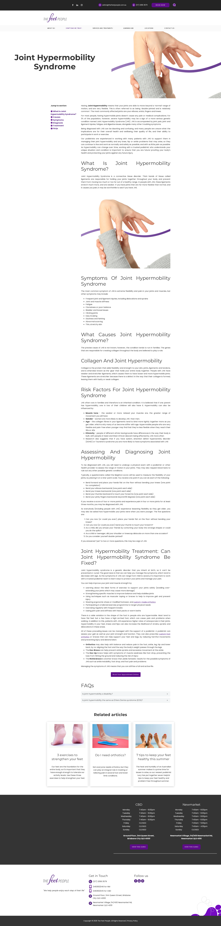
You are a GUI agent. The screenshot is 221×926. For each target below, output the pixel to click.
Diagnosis (58, 123)
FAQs (55, 128)
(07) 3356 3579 (100, 881)
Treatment (58, 125)
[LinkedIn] (77, 5)
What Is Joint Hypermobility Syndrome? (63, 113)
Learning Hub (128, 28)
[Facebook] (73, 5)
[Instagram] (82, 5)
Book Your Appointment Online (126, 673)
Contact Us (169, 28)
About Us (51, 28)
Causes (56, 117)
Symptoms (58, 120)
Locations (149, 28)
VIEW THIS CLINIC (139, 846)
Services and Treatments (103, 28)
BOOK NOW (164, 4)
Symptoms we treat (73, 28)
